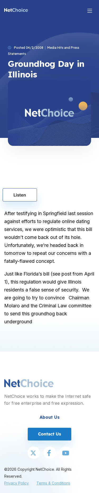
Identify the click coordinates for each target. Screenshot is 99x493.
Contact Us (49, 434)
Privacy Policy (16, 483)
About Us (50, 417)
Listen (19, 195)
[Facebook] (50, 453)
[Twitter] (34, 453)
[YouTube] (65, 453)
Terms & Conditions (53, 483)
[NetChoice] (16, 10)
